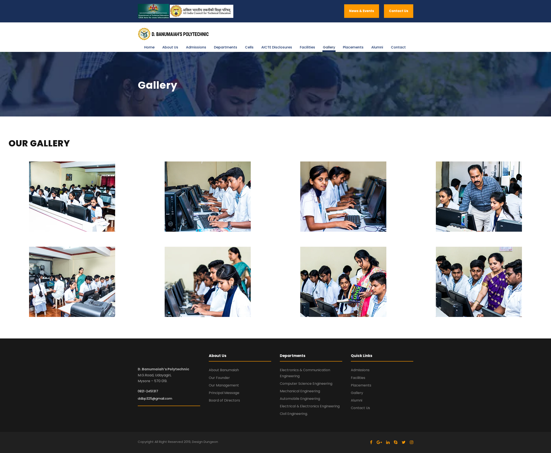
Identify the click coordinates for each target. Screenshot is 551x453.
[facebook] (371, 442)
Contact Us (398, 11)
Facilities (307, 47)
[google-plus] (379, 442)
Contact (398, 47)
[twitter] (404, 442)
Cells (249, 47)
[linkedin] (388, 442)
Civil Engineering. (294, 413)
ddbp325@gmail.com (155, 398)
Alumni (377, 47)
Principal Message (224, 392)
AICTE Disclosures (276, 47)
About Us (170, 47)
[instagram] (411, 442)
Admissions (196, 47)
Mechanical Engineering (300, 391)
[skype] (395, 442)
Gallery (329, 47)
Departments (225, 47)
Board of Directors (224, 400)
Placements (353, 47)
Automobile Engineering (300, 398)
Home (149, 47)
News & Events (361, 11)
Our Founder (219, 377)
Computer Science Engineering (306, 383)
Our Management (224, 385)
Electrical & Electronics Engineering (310, 406)
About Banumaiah (224, 370)
